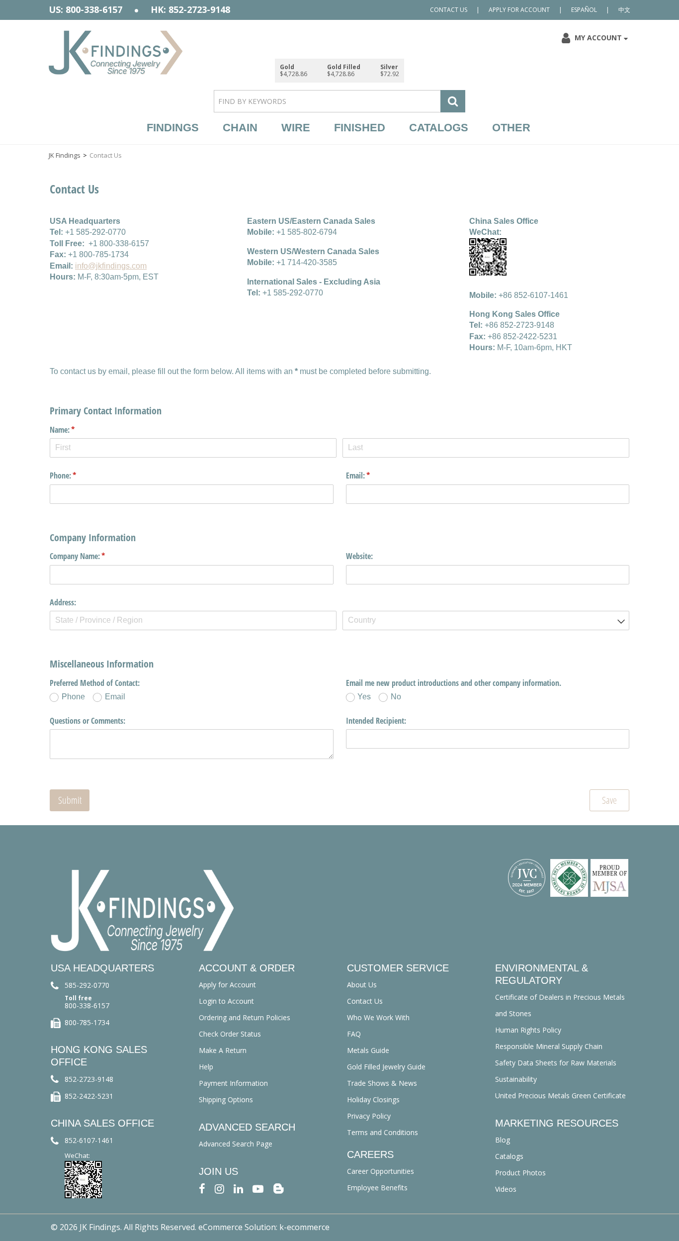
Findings (173, 127)
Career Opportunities (380, 1171)
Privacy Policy (369, 1116)
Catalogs (438, 127)
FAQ (354, 1034)
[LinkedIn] (238, 1188)
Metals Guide (368, 1050)
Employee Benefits (377, 1187)
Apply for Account (519, 9)
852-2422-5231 (89, 1096)
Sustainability (516, 1079)
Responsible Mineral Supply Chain (548, 1046)
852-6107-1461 (89, 1140)
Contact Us (448, 9)
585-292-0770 (87, 985)
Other (511, 127)
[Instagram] (219, 1188)
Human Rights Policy (528, 1030)
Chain (240, 127)
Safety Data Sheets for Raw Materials (555, 1062)
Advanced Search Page (235, 1143)
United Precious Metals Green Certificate (560, 1095)
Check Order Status (230, 1034)
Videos (505, 1189)
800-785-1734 (87, 1022)
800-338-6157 (87, 1005)
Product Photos (520, 1172)
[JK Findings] (116, 52)
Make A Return (223, 1050)
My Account (598, 37)
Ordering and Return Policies (244, 1017)
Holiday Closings (373, 1099)
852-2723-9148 (89, 1079)
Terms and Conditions (382, 1132)
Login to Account (226, 1001)
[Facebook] (202, 1188)
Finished (359, 127)
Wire (295, 127)
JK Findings (65, 155)
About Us (362, 984)
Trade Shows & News (382, 1083)
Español (584, 9)
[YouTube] (258, 1188)
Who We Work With (378, 1017)
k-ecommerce (304, 1227)
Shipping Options (226, 1099)
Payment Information (233, 1083)
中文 (624, 9)
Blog (502, 1140)
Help (206, 1066)
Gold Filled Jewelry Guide (386, 1066)
